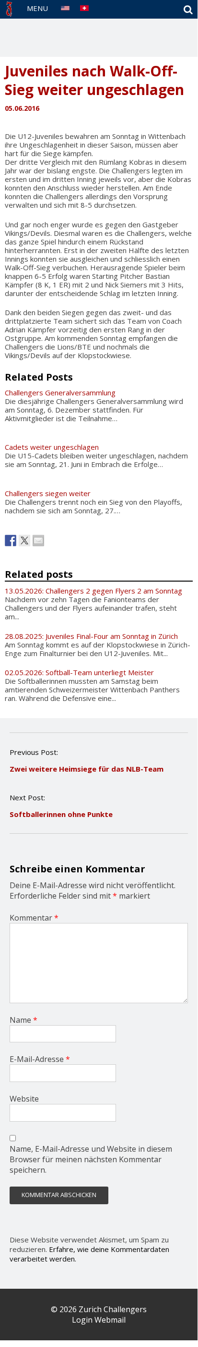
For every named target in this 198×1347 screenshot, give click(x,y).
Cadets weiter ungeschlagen (52, 447)
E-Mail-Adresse (40, 1059)
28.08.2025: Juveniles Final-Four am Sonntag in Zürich (91, 636)
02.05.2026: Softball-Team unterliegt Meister (79, 672)
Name (23, 1020)
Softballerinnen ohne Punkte (61, 814)
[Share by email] (38, 540)
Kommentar (34, 917)
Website (24, 1098)
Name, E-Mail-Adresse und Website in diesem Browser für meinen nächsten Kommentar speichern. (91, 1159)
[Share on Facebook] (10, 540)
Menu (37, 8)
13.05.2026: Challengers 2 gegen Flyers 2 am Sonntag (93, 590)
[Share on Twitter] (24, 540)
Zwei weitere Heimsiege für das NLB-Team (86, 769)
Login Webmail (99, 1320)
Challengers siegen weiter (48, 493)
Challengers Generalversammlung (60, 392)
